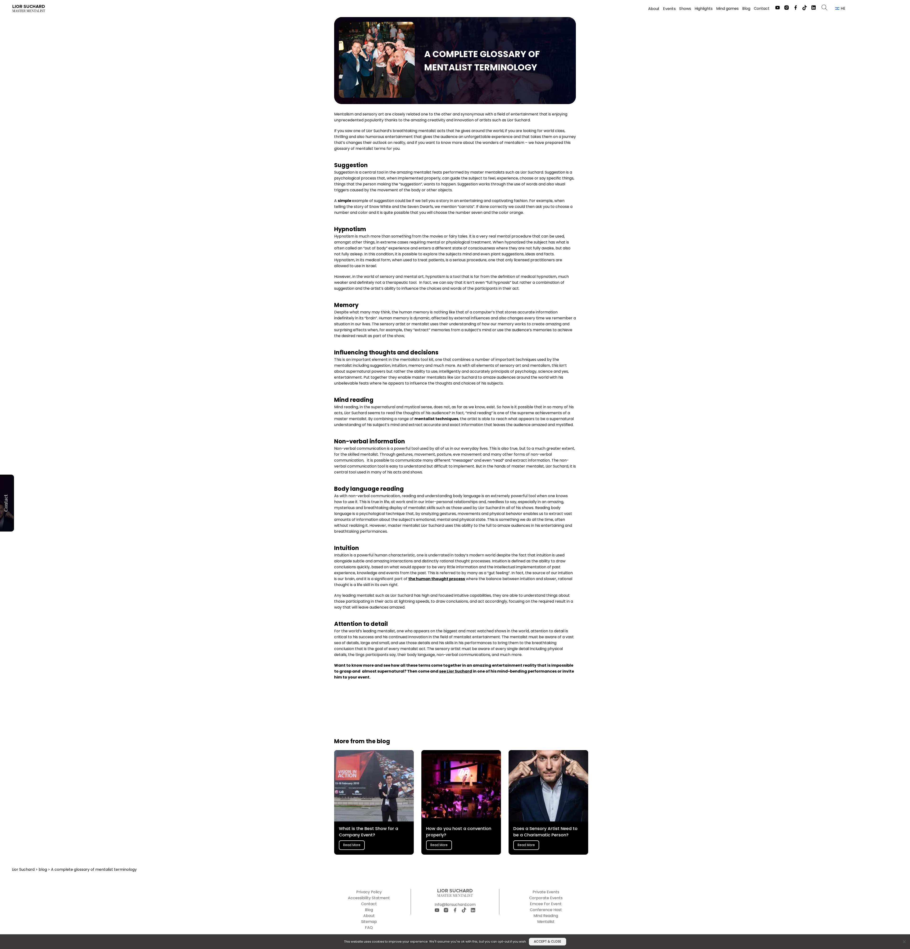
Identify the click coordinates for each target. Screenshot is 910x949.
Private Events (545, 892)
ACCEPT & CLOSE (547, 941)
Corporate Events (546, 898)
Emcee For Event (546, 904)
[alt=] (28, 8)
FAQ (369, 927)
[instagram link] (786, 8)
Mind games (727, 8)
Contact (761, 8)
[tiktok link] (804, 8)
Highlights (704, 8)
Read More (351, 845)
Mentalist (546, 921)
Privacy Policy (369, 892)
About (654, 8)
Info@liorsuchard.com (455, 904)
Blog (746, 8)
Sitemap (369, 921)
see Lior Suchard (455, 671)
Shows (685, 8)
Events (669, 8)
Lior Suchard (24, 869)
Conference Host (546, 909)
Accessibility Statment (369, 898)
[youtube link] (777, 8)
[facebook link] (795, 8)
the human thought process (436, 579)
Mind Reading (545, 915)
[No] (904, 941)
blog (43, 869)
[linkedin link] (813, 8)
